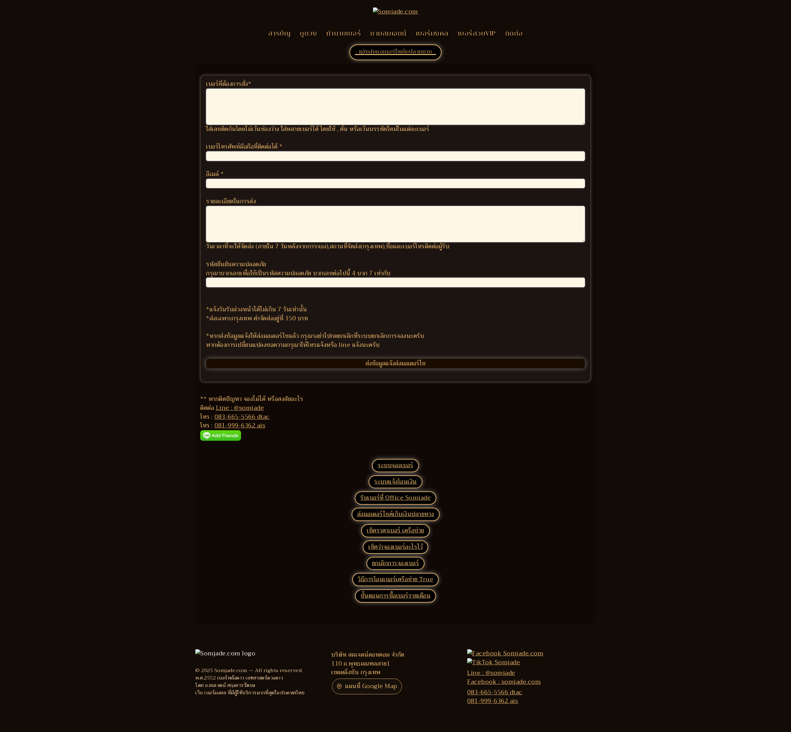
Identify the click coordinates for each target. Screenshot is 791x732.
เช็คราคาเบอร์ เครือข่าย (395, 530)
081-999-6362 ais (239, 425)
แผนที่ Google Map (371, 686)
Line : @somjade (240, 408)
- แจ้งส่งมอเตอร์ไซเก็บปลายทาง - (395, 52)
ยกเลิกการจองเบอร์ (395, 563)
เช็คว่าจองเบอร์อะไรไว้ (395, 547)
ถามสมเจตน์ (388, 34)
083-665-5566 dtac (242, 417)
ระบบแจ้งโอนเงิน (395, 482)
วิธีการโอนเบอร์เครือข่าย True (395, 579)
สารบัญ (279, 34)
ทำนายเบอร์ (343, 34)
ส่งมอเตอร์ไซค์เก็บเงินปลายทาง (395, 514)
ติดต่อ (514, 34)
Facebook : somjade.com (504, 682)
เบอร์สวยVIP (477, 34)
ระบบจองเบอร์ (395, 465)
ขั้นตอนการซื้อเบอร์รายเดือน (396, 596)
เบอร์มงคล (432, 34)
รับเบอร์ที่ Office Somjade (395, 498)
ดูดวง (308, 34)
